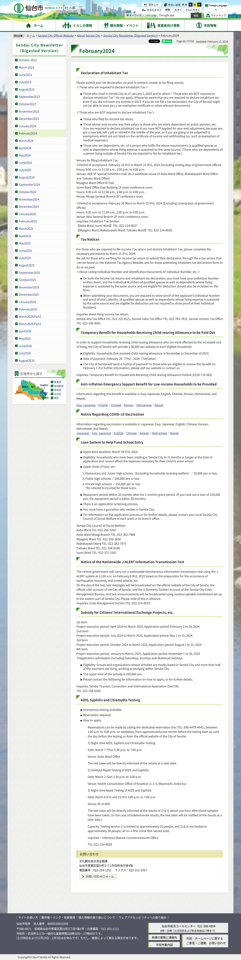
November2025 (29, 287)
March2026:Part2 (30, 316)
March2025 (26, 228)
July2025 (25, 258)
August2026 (26, 360)
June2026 (25, 346)
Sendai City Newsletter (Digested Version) (130, 35)
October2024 (27, 192)
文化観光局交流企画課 (93, 861)
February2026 (28, 309)
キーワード (135, 15)
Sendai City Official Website (56, 35)
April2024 (25, 148)
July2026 (25, 353)
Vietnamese (144, 405)
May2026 (25, 338)
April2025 (25, 236)
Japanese (82, 433)
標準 (185, 4)
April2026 (25, 331)
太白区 (57, 394)
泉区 (56, 398)
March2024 (26, 140)
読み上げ (153, 4)
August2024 (26, 177)
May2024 (25, 155)
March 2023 (26, 67)
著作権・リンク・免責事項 (58, 917)
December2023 (29, 118)
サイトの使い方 (28, 917)
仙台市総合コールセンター (179, 926)
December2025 (29, 294)
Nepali (159, 405)
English (103, 405)
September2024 (29, 184)
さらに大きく (192, 9)
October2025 (27, 280)
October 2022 (28, 60)
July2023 (25, 82)
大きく (178, 9)
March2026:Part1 (30, 324)
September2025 (29, 272)
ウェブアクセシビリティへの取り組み (143, 917)
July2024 (25, 170)
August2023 (26, 89)
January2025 (27, 214)
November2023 (29, 111)
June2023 (25, 75)
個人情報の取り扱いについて (97, 917)
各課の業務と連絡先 (164, 937)
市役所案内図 (164, 945)
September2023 (29, 96)
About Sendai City (88, 35)
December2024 (29, 206)
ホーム (30, 35)
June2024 (25, 162)
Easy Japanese (86, 405)
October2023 (27, 104)
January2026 (27, 302)
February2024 (28, 133)
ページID (151, 15)
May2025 (25, 243)
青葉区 (57, 382)
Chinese (116, 405)
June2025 (25, 250)
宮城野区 (59, 386)
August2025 (26, 265)
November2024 (29, 199)
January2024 (27, 126)
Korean (129, 405)
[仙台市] (45, 8)
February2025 (28, 221)
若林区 (57, 390)
